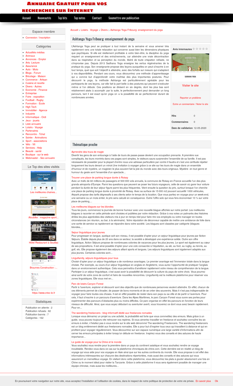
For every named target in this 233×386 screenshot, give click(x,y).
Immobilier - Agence (36, 110)
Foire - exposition (35, 96)
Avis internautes (182, 49)
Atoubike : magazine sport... (43, 217)
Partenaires (32, 130)
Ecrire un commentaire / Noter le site (190, 104)
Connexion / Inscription (38, 37)
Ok (216, 381)
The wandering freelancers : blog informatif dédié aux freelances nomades (111, 312)
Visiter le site (190, 85)
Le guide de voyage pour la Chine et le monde (96, 342)
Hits (174, 115)
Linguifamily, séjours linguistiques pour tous (94, 258)
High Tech (31, 106)
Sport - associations (36, 141)
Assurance (31, 66)
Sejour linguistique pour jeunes (88, 232)
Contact (97, 17)
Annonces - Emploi (36, 59)
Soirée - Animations (36, 137)
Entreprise (31, 93)
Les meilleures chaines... (43, 192)
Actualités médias (35, 52)
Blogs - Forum (33, 72)
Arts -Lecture (33, 62)
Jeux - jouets (32, 120)
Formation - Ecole (35, 103)
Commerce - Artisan (36, 79)
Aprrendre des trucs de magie (87, 151)
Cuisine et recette (35, 83)
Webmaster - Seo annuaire (40, 158)
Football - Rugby (34, 100)
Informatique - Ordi (36, 117)
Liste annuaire (33, 123)
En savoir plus (203, 381)
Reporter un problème (190, 97)
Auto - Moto (32, 69)
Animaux (30, 55)
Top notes (79, 17)
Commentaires (180, 121)
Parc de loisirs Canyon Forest (87, 283)
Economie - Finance (36, 89)
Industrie (30, 113)
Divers (104, 29)
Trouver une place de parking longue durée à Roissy (99, 177)
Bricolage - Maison (36, 76)
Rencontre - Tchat (35, 134)
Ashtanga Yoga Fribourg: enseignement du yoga (136, 29)
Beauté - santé (33, 151)
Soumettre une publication (123, 17)
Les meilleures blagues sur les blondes (92, 206)
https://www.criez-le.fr (43, 292)
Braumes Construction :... (43, 267)
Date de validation (182, 128)
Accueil (26, 17)
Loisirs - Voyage (34, 127)
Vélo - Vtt (30, 144)
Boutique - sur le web (37, 154)
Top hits (62, 17)
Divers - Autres (34, 86)
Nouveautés (44, 17)
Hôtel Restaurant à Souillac (43, 242)
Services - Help (34, 147)
